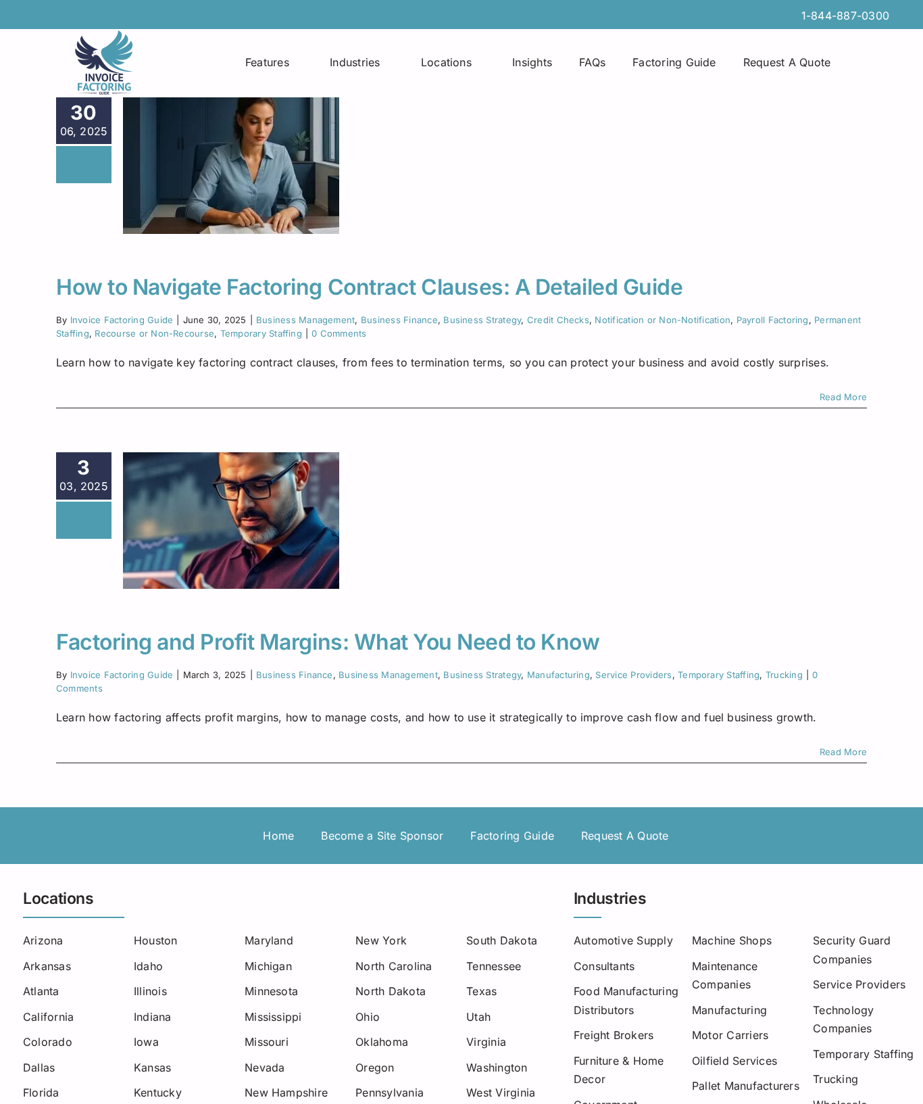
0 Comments (338, 333)
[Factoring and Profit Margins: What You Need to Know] (231, 520)
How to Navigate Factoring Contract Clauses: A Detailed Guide (369, 287)
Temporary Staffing (261, 333)
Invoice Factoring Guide (122, 319)
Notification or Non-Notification (662, 319)
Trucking (784, 674)
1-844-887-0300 (845, 15)
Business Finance (399, 319)
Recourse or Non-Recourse (154, 333)
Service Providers (633, 674)
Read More (843, 396)
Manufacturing (558, 674)
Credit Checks (558, 319)
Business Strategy (482, 319)
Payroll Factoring (773, 319)
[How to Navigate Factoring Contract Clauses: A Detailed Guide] (231, 165)
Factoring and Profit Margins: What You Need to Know (328, 642)
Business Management (305, 319)
